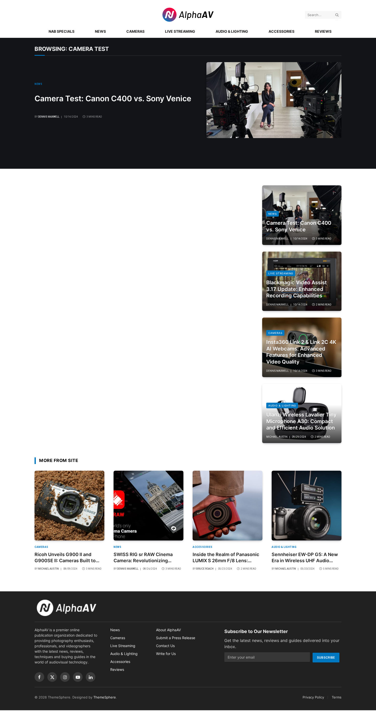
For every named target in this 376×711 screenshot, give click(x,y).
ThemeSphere (104, 697)
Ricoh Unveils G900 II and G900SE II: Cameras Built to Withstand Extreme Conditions (69, 558)
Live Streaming (180, 31)
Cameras (135, 31)
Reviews (323, 31)
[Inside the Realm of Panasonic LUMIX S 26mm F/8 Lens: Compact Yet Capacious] (227, 505)
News (100, 31)
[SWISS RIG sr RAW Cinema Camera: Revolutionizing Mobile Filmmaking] (148, 505)
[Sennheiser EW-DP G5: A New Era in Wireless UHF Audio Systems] (306, 505)
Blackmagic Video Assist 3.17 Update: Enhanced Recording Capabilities (296, 289)
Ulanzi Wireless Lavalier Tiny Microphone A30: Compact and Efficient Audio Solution (301, 421)
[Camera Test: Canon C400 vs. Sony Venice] (273, 100)
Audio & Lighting (232, 31)
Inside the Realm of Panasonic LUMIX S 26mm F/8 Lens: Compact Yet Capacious (226, 558)
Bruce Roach (205, 568)
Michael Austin (276, 436)
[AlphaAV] (188, 14)
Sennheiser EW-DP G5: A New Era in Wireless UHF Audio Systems (305, 558)
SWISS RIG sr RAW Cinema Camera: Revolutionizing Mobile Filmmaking (143, 558)
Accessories (281, 31)
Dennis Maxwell (48, 116)
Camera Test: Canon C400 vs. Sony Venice (113, 98)
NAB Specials (61, 31)
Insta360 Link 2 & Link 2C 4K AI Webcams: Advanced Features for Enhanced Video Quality (301, 352)
